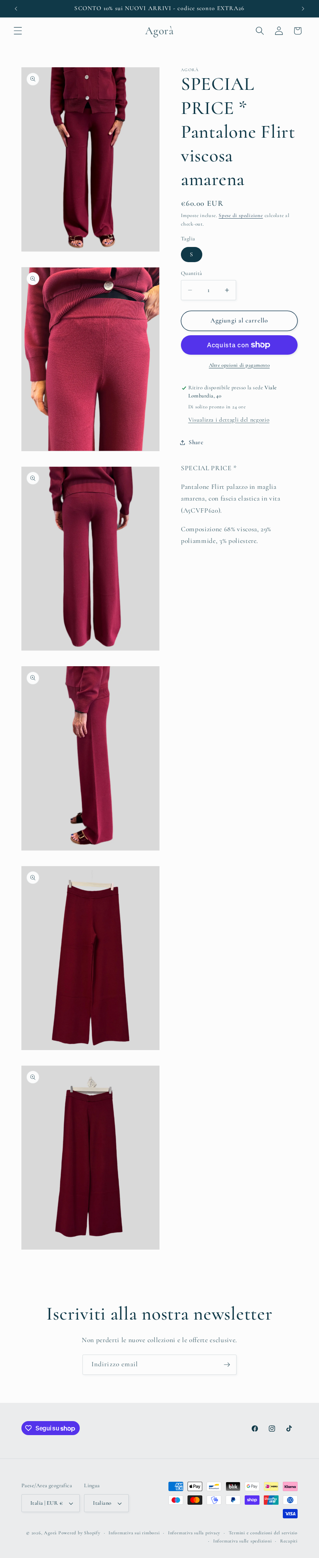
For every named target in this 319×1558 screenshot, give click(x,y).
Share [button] (196, 442)
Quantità (191, 273)
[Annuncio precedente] (16, 8)
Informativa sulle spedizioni (242, 1541)
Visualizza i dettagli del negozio (229, 419)
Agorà (50, 1532)
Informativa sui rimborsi (134, 1532)
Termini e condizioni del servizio (263, 1532)
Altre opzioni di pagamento (239, 365)
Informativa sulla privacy (194, 1532)
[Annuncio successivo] (303, 8)
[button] (18, 30)
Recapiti (289, 1541)
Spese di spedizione (241, 215)
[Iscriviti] (226, 1365)
